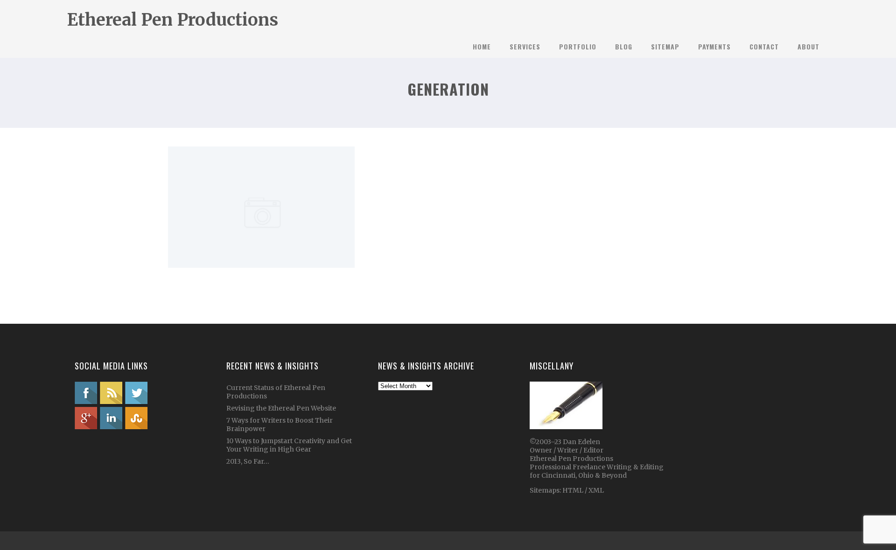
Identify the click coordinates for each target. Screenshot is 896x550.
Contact (764, 46)
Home (482, 46)
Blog (623, 46)
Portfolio (577, 46)
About (808, 46)
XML (596, 490)
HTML (572, 490)
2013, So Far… (247, 461)
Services (525, 46)
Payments (714, 46)
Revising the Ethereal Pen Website (281, 408)
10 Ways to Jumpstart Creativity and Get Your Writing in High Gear (289, 445)
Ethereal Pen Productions (172, 19)
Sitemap (665, 46)
